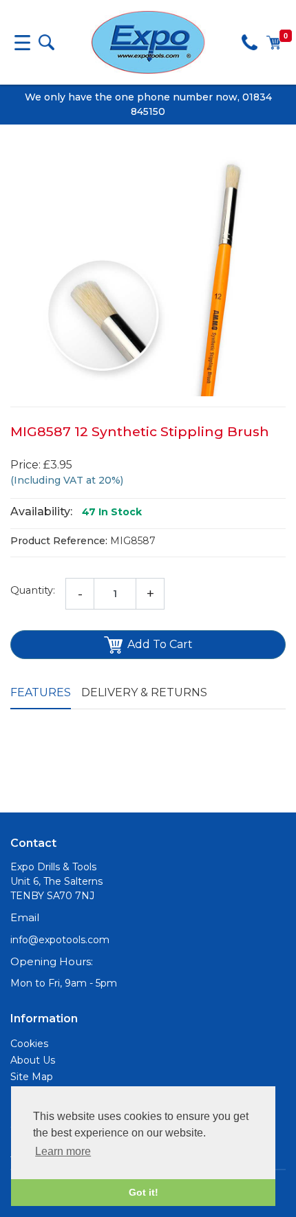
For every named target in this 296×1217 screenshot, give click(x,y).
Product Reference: (58, 541)
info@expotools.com (59, 940)
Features (40, 692)
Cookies (29, 1043)
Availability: (41, 511)
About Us (32, 1060)
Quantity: (32, 590)
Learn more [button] (63, 1151)
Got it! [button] (143, 1192)
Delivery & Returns (144, 692)
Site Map (31, 1076)
